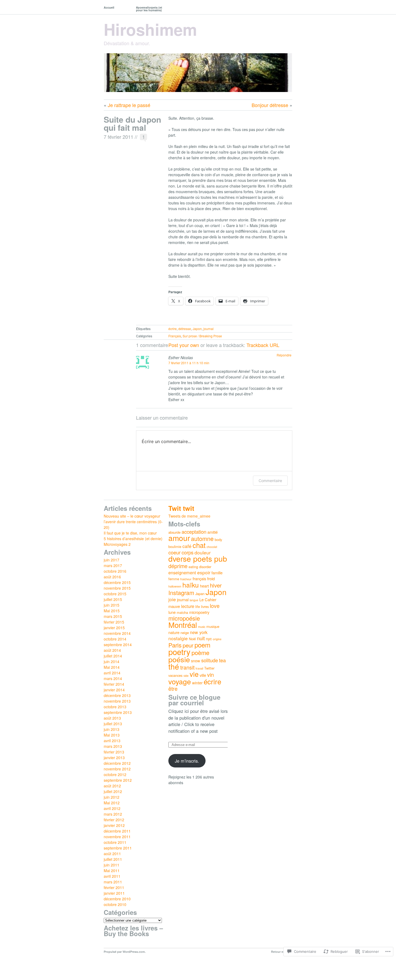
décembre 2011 (117, 831)
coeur (174, 552)
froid (211, 578)
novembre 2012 (117, 769)
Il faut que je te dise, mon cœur (130, 533)
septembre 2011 (118, 848)
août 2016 (112, 576)
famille (217, 572)
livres (205, 606)
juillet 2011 (113, 859)
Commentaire (270, 480)
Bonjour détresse (270, 104)
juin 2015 (111, 605)
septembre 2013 (118, 712)
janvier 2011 (114, 893)
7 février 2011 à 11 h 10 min (188, 362)
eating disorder (200, 566)
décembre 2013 (117, 695)
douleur (202, 552)
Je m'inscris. (187, 761)
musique (212, 626)
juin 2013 (111, 729)
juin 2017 (111, 559)
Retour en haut (281, 952)
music (201, 627)
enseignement (182, 572)
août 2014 (112, 650)
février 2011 (114, 887)
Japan (199, 593)
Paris (175, 645)
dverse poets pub (197, 558)
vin (210, 674)
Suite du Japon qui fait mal (132, 123)
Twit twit (181, 508)
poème (200, 652)
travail (199, 668)
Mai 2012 (112, 802)
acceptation (194, 531)
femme (173, 578)
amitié (212, 532)
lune (172, 612)
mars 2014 (113, 678)
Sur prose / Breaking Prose (202, 336)
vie (194, 674)
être (173, 688)
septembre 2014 (118, 644)
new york (198, 632)
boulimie (174, 546)
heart (204, 586)
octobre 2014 (115, 639)
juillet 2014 (113, 656)
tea (222, 660)
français (199, 578)
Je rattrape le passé (129, 104)
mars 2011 (113, 881)
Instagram (181, 592)
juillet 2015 (113, 599)
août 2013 (112, 718)
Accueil (109, 7)
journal (208, 328)
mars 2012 (113, 814)
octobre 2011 (115, 842)
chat (199, 545)
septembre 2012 (118, 780)
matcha (182, 612)
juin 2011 (111, 865)
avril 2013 (112, 740)
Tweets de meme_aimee (189, 516)
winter (197, 682)
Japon (197, 328)
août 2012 (112, 785)
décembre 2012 (117, 763)
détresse (184, 328)
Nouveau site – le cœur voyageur (132, 516)
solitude (209, 660)
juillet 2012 (113, 791)
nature (173, 632)
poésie (179, 659)
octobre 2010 (115, 904)
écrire (172, 328)
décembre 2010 (117, 898)
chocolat (212, 547)
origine (217, 639)
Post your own (183, 344)
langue (194, 600)
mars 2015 (113, 616)
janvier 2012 (114, 825)
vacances (175, 675)
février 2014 (114, 684)
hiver (216, 585)
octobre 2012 (115, 774)
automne (202, 538)
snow (195, 660)
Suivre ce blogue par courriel (194, 699)
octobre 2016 (115, 571)
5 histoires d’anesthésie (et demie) (133, 538)
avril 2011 (112, 876)
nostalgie (178, 638)
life (197, 606)
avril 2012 (112, 808)
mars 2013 (113, 746)
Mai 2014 (112, 667)
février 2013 (114, 752)
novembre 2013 (117, 701)
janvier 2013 (114, 757)
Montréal (182, 624)
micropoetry (199, 612)
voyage (179, 681)
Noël (192, 638)
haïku (190, 584)
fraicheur (186, 579)
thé (173, 666)
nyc (209, 638)
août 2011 (112, 853)
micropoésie (184, 618)
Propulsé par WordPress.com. (125, 952)
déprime (177, 566)
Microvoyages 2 (117, 544)
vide (186, 676)
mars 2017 (113, 565)
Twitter (209, 668)
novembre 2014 (117, 633)
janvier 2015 (114, 627)
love (215, 606)
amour (179, 537)
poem (202, 644)
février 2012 (114, 819)
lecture (187, 606)
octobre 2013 (115, 706)
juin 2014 (111, 661)
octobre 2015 (115, 593)
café (187, 546)
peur (188, 645)
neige (184, 632)
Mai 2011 (112, 870)
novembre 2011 (117, 836)
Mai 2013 (112, 735)
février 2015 (114, 622)
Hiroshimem (150, 29)
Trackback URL (262, 344)
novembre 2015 (117, 588)
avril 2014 (112, 672)
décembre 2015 (117, 582)
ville (203, 675)
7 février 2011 (118, 136)
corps (187, 552)
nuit (201, 638)
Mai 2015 (112, 610)
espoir (203, 572)
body (218, 539)
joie (172, 599)
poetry (179, 651)
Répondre (284, 355)
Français (174, 336)
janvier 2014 (114, 689)
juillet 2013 (113, 723)
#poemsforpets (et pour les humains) (149, 8)
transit (187, 667)
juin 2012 (111, 797)
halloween (174, 586)
